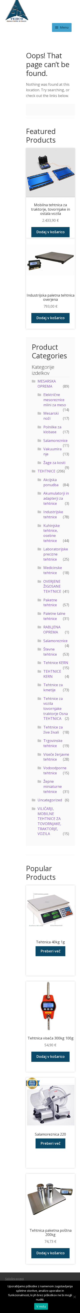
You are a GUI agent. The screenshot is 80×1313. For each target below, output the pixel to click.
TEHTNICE (46, 471)
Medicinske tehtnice (52, 570)
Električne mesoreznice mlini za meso (54, 399)
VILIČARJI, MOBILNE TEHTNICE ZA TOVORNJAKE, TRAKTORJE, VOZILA (49, 821)
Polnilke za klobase (52, 430)
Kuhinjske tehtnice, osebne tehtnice (51, 533)
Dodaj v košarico (50, 231)
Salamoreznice (55, 440)
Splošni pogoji (14, 1279)
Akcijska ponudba (50, 482)
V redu (41, 1306)
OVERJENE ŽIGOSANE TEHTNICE (52, 586)
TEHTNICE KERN (52, 674)
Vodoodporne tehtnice (54, 770)
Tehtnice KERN (55, 662)
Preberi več (50, 951)
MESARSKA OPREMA (47, 384)
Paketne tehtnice (50, 603)
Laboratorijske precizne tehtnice (55, 554)
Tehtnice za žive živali (53, 730)
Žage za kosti (54, 462)
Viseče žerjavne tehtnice (56, 757)
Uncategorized (50, 800)
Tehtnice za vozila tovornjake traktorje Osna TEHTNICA (55, 708)
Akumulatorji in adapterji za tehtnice (56, 498)
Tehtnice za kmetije (53, 687)
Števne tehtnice (50, 652)
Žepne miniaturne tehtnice (52, 786)
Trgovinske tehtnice (52, 743)
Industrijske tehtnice (53, 514)
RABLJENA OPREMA (51, 630)
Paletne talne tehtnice (54, 616)
